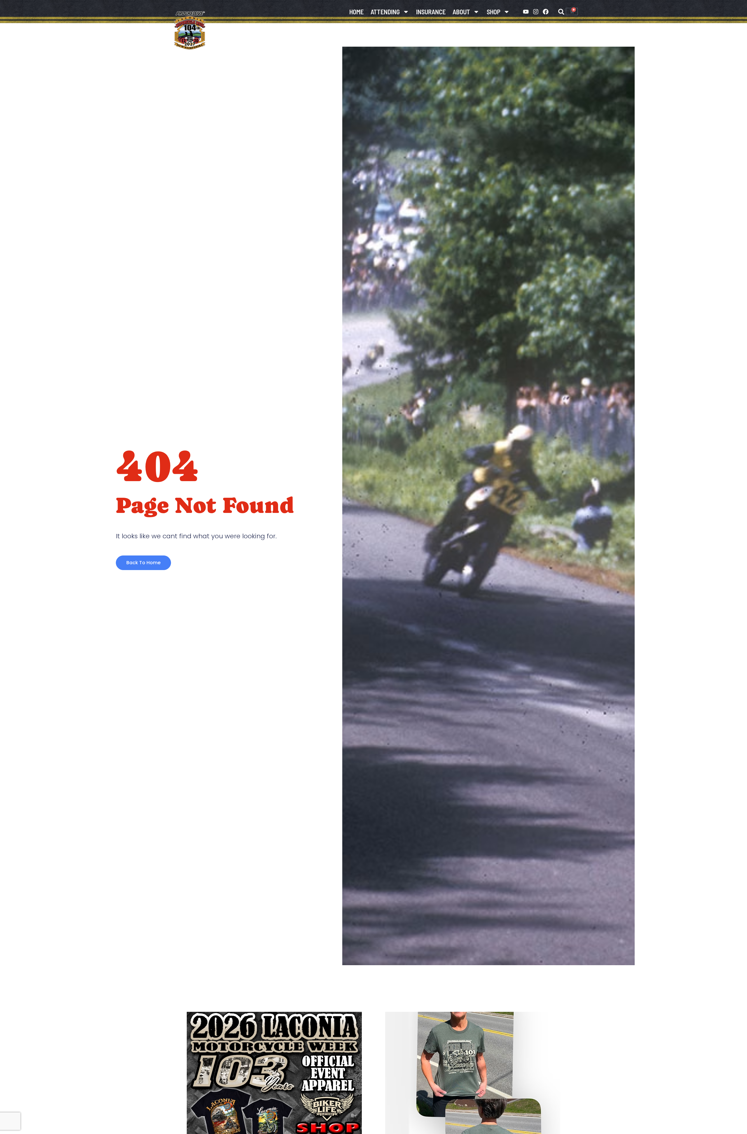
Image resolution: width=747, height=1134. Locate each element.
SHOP (493, 11)
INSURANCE (431, 11)
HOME (356, 11)
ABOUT (461, 11)
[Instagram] (536, 12)
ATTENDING (385, 11)
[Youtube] (526, 12)
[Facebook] (546, 12)
